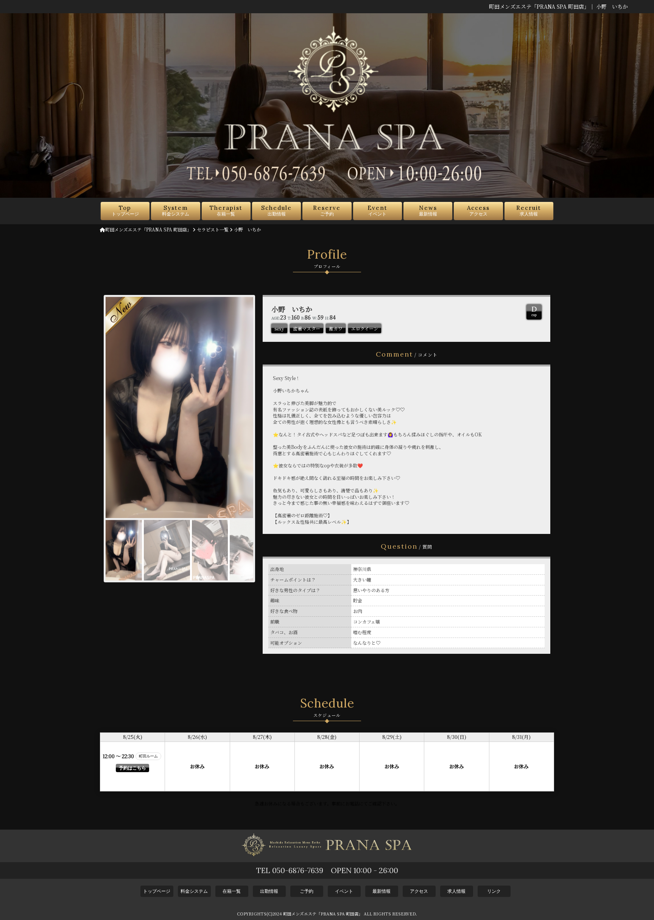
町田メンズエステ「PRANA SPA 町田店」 (148, 229)
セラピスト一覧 (213, 229)
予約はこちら (132, 768)
